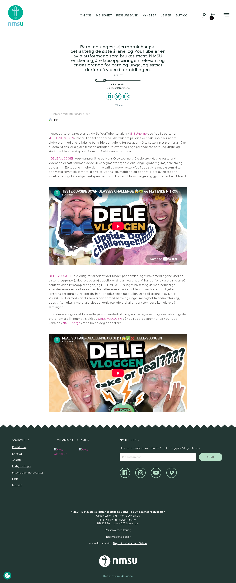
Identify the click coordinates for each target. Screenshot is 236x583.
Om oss (86, 15)
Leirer (166, 15)
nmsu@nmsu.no (125, 519)
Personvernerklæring (118, 530)
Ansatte (17, 460)
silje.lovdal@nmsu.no (118, 87)
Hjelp (15, 478)
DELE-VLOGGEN (62, 138)
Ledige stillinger (21, 466)
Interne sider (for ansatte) (27, 472)
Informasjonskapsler (118, 536)
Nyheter (149, 15)
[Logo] (60, 450)
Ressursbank (127, 15)
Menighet (104, 15)
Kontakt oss (19, 447)
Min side (17, 485)
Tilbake (119, 105)
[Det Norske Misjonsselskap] (118, 561)
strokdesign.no (124, 576)
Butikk (181, 15)
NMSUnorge (138, 133)
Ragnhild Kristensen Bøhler (130, 543)
